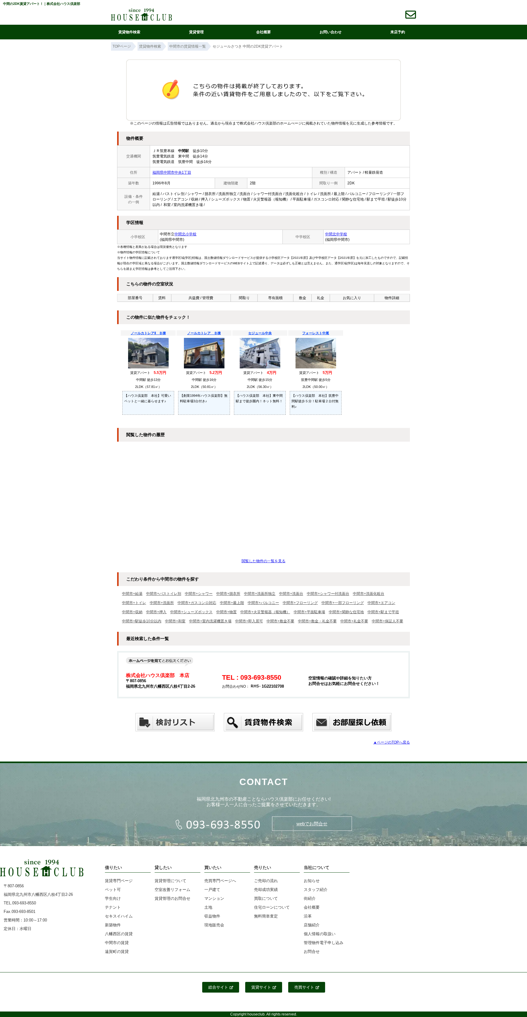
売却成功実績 (266, 889)
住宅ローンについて (272, 907)
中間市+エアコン (381, 603)
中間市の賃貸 (117, 942)
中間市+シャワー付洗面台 (328, 594)
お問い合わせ (331, 32)
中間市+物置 (226, 612)
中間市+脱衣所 (228, 594)
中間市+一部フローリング (342, 603)
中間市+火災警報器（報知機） (265, 612)
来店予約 (397, 32)
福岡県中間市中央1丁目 (171, 172)
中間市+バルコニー (263, 603)
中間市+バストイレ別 (163, 594)
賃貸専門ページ (119, 880)
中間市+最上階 (232, 603)
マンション (214, 898)
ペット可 (113, 889)
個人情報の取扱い (319, 934)
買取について (266, 898)
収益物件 (212, 916)
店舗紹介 (312, 925)
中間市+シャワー (199, 594)
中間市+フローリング (300, 603)
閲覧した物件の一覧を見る (263, 561)
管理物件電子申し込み (323, 942)
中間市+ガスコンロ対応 (196, 603)
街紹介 (310, 898)
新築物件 (113, 925)
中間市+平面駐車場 (309, 612)
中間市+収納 (132, 612)
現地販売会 (214, 925)
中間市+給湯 (132, 594)
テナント (113, 907)
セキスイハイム (119, 916)
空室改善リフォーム (172, 889)
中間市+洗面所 (162, 603)
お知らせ (312, 880)
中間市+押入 (156, 612)
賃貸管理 (196, 32)
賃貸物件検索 (129, 32)
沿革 (308, 916)
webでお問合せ (312, 823)
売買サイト (304, 987)
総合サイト (218, 987)
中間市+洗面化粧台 (368, 594)
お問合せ (312, 951)
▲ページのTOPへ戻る (391, 742)
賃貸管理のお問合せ (172, 898)
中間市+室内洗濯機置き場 (210, 621)
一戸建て (212, 889)
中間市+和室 (175, 621)
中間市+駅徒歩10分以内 (141, 621)
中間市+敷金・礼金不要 (317, 621)
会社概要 (263, 32)
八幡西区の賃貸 (119, 934)
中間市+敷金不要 (280, 621)
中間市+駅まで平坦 (383, 612)
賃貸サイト (261, 987)
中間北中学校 (336, 234)
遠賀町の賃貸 (117, 951)
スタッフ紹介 (316, 889)
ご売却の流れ (266, 880)
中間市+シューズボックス (191, 612)
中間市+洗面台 (291, 594)
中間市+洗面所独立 (259, 594)
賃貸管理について (170, 880)
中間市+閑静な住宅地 (346, 612)
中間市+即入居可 (249, 621)
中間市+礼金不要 (354, 621)
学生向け (113, 898)
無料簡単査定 (266, 916)
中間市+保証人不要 (387, 621)
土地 (208, 907)
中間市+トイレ (134, 603)
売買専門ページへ (220, 880)
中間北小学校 (185, 234)
